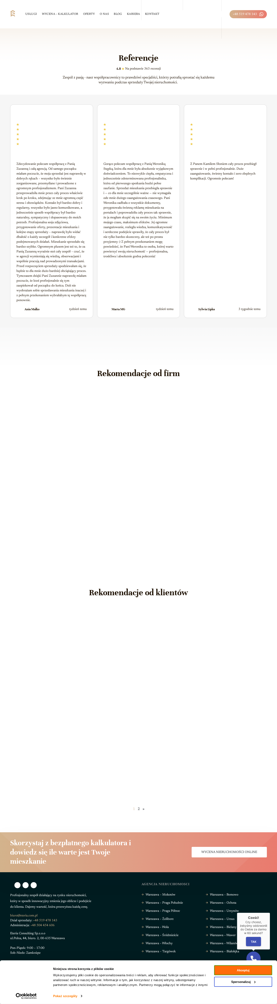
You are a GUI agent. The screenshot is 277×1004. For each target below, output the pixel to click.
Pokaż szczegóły (65, 996)
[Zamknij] (270, 913)
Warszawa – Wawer (223, 935)
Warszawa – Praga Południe (164, 902)
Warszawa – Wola (157, 927)
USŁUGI (31, 14)
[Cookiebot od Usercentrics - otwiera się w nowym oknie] (26, 996)
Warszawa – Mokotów (160, 894)
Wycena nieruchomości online (229, 852)
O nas (104, 14)
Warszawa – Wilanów (224, 943)
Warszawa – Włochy (159, 943)
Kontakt (152, 14)
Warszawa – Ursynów (224, 911)
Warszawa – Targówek (161, 951)
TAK (253, 941)
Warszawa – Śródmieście (162, 935)
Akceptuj (243, 970)
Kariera (133, 14)
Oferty (89, 14)
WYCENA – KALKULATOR (60, 14)
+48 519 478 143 (245, 14)
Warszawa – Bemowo (224, 894)
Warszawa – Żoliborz (160, 919)
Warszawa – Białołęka (224, 951)
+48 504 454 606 (42, 925)
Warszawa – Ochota (223, 902)
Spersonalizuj (241, 981)
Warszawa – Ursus (222, 919)
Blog (118, 14)
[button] (253, 958)
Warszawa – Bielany (223, 927)
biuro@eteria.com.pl (24, 915)
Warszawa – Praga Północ (163, 911)
